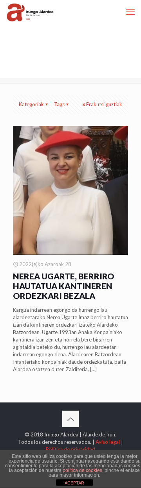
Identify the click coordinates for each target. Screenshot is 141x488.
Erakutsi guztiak (104, 104)
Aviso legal (108, 442)
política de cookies (82, 470)
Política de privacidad (70, 449)
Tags (59, 104)
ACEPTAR (74, 483)
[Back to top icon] (70, 419)
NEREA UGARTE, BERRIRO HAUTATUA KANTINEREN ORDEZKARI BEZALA (63, 285)
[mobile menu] (130, 11)
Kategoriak (31, 104)
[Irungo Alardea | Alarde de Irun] (30, 11)
